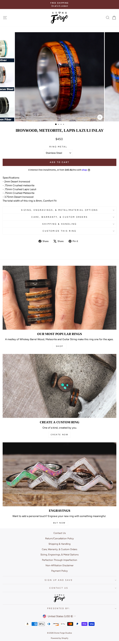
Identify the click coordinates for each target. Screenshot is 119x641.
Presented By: (58, 608)
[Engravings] (59, 474)
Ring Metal (58, 146)
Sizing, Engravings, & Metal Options (59, 554)
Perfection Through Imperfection (59, 559)
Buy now (59, 523)
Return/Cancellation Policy (59, 538)
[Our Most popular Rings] (59, 298)
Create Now (59, 435)
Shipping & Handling (59, 224)
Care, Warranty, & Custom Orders (59, 217)
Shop (59, 346)
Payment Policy (59, 570)
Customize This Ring (59, 231)
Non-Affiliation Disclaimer (59, 565)
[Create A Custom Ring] (59, 386)
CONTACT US (58, 588)
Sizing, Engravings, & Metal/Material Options (59, 210)
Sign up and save (59, 580)
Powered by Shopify (59, 638)
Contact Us (59, 533)
